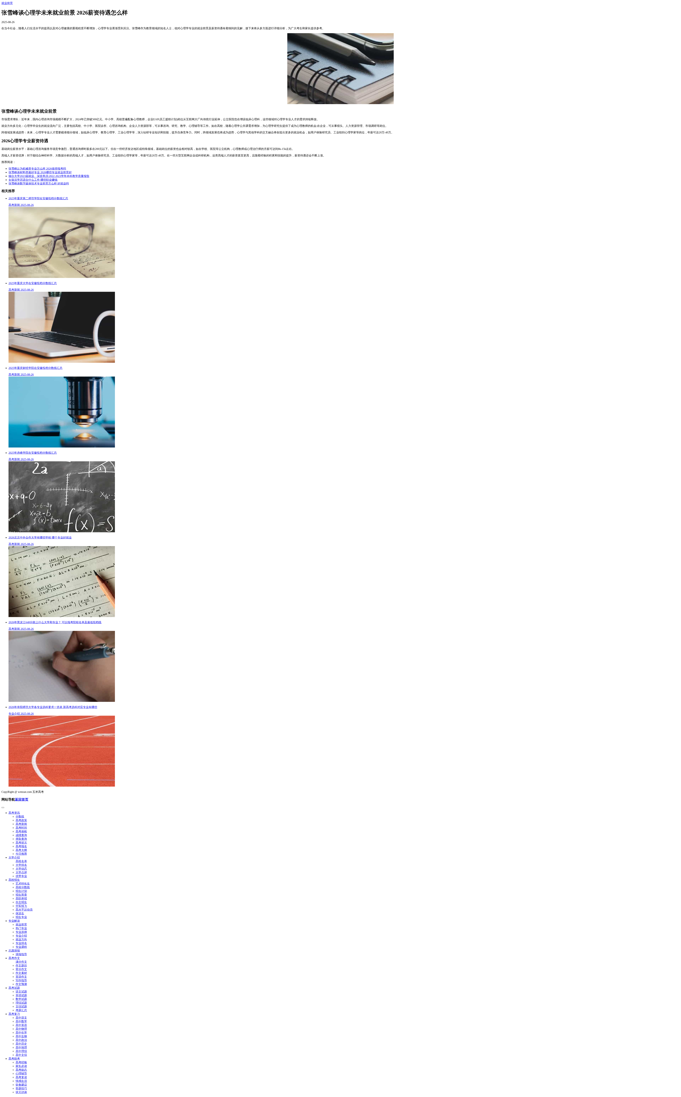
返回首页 (21, 799)
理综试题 (21, 1002)
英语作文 (21, 976)
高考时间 (21, 827)
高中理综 (21, 1051)
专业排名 (21, 943)
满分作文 (21, 961)
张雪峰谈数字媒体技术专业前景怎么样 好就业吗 (39, 183)
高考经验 (21, 1062)
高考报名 (21, 846)
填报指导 (21, 954)
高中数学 (21, 1021)
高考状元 (21, 842)
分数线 (20, 816)
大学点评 (21, 872)
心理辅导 (21, 1073)
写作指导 (21, 980)
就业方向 (21, 939)
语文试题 (21, 991)
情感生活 (21, 1080)
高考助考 (14, 1058)
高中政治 (21, 1039)
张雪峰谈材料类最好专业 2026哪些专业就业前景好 (40, 172)
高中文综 (21, 1054)
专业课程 (21, 946)
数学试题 (21, 999)
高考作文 (14, 958)
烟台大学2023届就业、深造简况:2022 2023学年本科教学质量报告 (49, 176)
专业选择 (21, 931)
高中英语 (21, 1025)
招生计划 (21, 890)
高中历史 (21, 1043)
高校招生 (14, 879)
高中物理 (21, 1028)
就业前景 (7, 3)
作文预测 (21, 984)
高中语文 (21, 1017)
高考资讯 (14, 812)
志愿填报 (14, 950)
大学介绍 (14, 857)
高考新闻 (21, 823)
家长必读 (21, 1066)
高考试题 (14, 987)
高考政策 (21, 820)
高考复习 (14, 1013)
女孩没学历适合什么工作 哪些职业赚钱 (33, 179)
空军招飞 (21, 905)
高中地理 (21, 1047)
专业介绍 (21, 935)
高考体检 (21, 831)
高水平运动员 (24, 909)
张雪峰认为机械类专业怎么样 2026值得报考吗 (37, 168)
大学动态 (21, 868)
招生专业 (21, 917)
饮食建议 (21, 1084)
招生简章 (21, 894)
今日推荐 (21, 853)
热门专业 (21, 928)
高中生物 (21, 1036)
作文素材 (21, 972)
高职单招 (21, 898)
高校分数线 (23, 887)
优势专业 (21, 876)
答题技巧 (21, 1088)
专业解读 (14, 920)
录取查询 (21, 838)
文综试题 (21, 1006)
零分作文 (21, 969)
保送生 (20, 913)
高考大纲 (21, 850)
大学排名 (21, 864)
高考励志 (21, 1069)
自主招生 (21, 902)
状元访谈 (21, 1092)
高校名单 (21, 861)
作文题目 (21, 965)
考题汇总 (21, 1010)
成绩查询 (21, 835)
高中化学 (21, 1032)
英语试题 (21, 995)
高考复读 (21, 1077)
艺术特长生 (23, 883)
